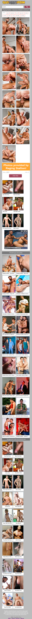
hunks (26, 13)
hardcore (12, 13)
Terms (13, 618)
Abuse (22, 618)
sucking (22, 15)
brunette (17, 15)
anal (8, 13)
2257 (9, 618)
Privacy (18, 618)
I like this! (15, 176)
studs (9, 15)
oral (17, 13)
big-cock (21, 13)
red (13, 15)
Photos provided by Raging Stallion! (16, 167)
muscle (5, 15)
